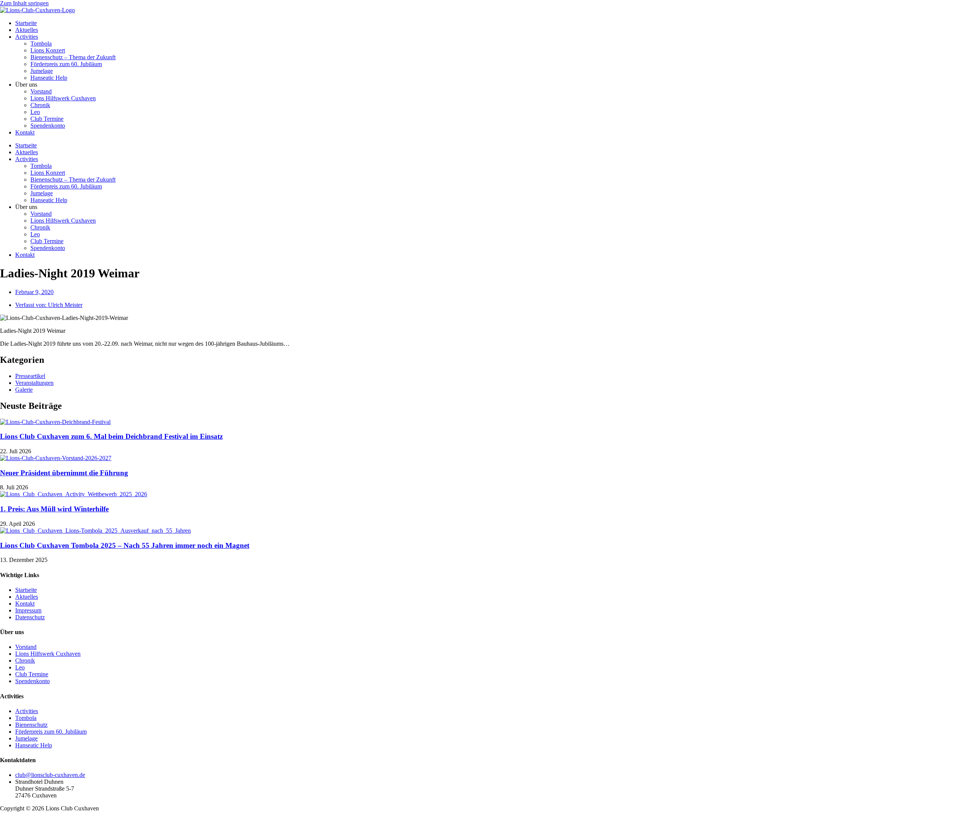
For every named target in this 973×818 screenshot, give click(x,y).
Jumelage (41, 71)
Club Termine (46, 119)
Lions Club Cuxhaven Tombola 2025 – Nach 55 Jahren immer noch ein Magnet (124, 545)
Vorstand (41, 91)
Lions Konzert (47, 50)
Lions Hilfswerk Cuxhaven (63, 98)
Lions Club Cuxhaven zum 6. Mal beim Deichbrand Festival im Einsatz (111, 436)
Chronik (40, 105)
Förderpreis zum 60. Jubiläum (66, 64)
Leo (35, 112)
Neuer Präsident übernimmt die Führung (64, 473)
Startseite (26, 23)
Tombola (41, 43)
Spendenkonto (47, 125)
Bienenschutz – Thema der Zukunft (73, 57)
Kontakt (25, 132)
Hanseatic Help (48, 77)
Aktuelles (26, 30)
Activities (26, 36)
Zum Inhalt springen (24, 3)
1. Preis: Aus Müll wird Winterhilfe (54, 509)
